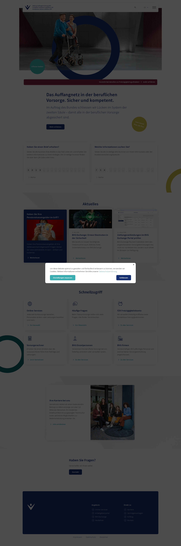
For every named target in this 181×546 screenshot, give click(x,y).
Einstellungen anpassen (62, 277)
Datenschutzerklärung (108, 271)
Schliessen (123, 277)
